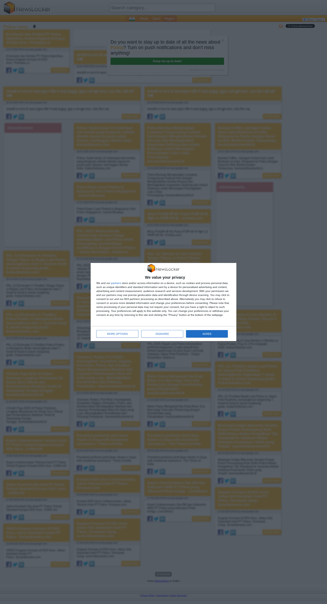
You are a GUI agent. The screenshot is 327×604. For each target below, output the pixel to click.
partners (116, 283)
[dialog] (163, 302)
